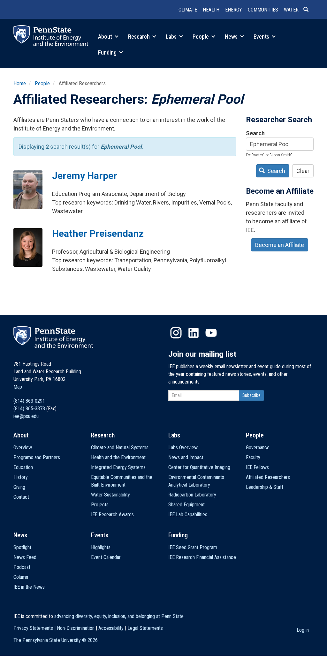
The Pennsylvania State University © (55, 640)
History (20, 477)
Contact (21, 497)
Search (255, 133)
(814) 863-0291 (29, 401)
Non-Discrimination (76, 628)
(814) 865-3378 (29, 409)
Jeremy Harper (84, 175)
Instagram (176, 332)
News (232, 36)
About (105, 36)
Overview (22, 447)
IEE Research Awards (112, 514)
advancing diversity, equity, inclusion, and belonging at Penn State (119, 616)
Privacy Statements (33, 628)
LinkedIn (193, 332)
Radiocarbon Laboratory (192, 495)
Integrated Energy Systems (118, 467)
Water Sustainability (110, 495)
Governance (258, 447)
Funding (108, 52)
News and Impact (185, 457)
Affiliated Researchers (268, 477)
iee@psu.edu (26, 416)
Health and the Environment (118, 457)
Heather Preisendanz (98, 233)
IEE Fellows (257, 467)
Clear (302, 171)
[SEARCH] (308, 10)
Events (262, 36)
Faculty (253, 457)
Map (17, 387)
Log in (303, 630)
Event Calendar (106, 557)
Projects (100, 505)
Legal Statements (145, 628)
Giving (19, 487)
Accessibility (111, 628)
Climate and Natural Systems (119, 447)
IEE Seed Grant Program (192, 547)
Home (19, 83)
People (201, 36)
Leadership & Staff (264, 487)
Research (139, 36)
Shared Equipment (186, 505)
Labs (172, 36)
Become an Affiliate (279, 245)
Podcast (21, 567)
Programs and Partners (36, 457)
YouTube (211, 332)
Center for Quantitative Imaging (199, 467)
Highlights (100, 547)
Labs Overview (183, 447)
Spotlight (22, 547)
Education (23, 467)
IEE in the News (29, 587)
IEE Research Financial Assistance (202, 557)
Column (20, 577)
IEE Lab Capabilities (187, 514)
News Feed (24, 557)
